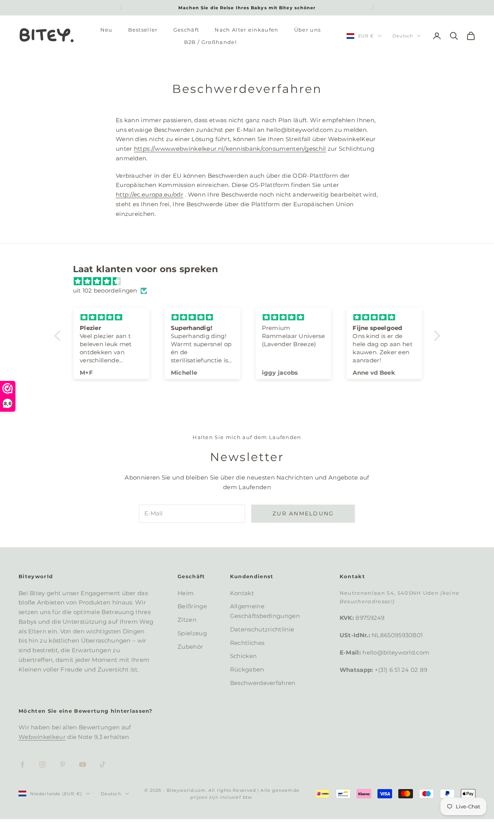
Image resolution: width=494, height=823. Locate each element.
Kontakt (242, 593)
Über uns (307, 30)
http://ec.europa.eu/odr (149, 194)
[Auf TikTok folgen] (103, 764)
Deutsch (402, 36)
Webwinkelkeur (42, 737)
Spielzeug (192, 633)
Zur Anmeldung (303, 513)
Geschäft (186, 30)
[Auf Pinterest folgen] (62, 764)
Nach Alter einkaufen (246, 30)
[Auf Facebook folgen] (22, 764)
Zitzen (187, 619)
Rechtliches (247, 642)
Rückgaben (247, 669)
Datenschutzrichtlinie (262, 629)
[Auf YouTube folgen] (82, 764)
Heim (186, 593)
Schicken (243, 656)
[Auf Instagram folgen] (42, 764)
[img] (251, 281)
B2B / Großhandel (210, 42)
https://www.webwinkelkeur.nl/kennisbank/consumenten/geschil (230, 148)
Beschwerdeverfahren (263, 683)
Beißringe (192, 606)
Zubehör (190, 646)
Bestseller (143, 30)
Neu (106, 30)
